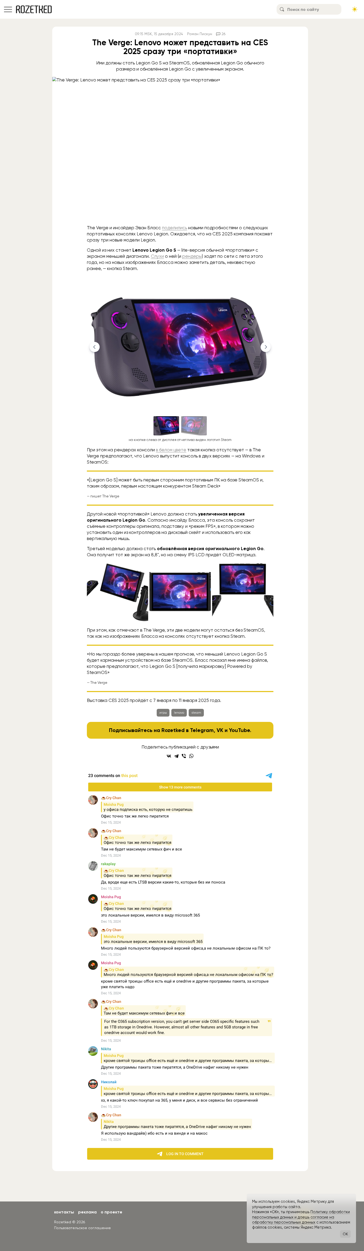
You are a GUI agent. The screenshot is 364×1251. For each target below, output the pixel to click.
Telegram (202, 730)
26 (223, 34)
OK (345, 1234)
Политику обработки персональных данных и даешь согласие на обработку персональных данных (301, 1217)
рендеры (192, 256)
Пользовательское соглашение (82, 1228)
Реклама (87, 1212)
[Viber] (184, 756)
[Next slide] (266, 347)
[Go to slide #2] (194, 425)
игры (163, 712)
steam (196, 712)
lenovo (179, 712)
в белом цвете (171, 449)
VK (220, 730)
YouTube (239, 730)
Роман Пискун (199, 34)
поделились (174, 227)
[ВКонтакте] (169, 756)
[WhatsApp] (191, 756)
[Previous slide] (95, 347)
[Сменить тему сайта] (354, 9)
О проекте (111, 1212)
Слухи (157, 256)
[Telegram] (176, 756)
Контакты (64, 1212)
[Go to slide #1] (166, 425)
